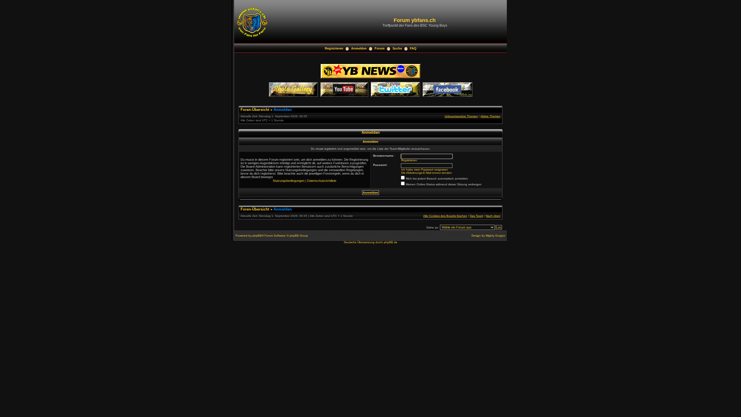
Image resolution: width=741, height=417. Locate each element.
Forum (380, 48)
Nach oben (493, 215)
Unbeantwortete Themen (461, 116)
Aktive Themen (490, 116)
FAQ (413, 48)
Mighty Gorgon (495, 235)
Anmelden (359, 48)
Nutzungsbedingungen (289, 180)
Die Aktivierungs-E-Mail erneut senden (426, 172)
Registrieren (334, 48)
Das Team (476, 215)
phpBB (257, 235)
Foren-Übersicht (255, 109)
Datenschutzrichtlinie (321, 180)
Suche (397, 48)
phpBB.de (390, 242)
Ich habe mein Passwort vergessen (424, 169)
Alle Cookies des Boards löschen (445, 215)
